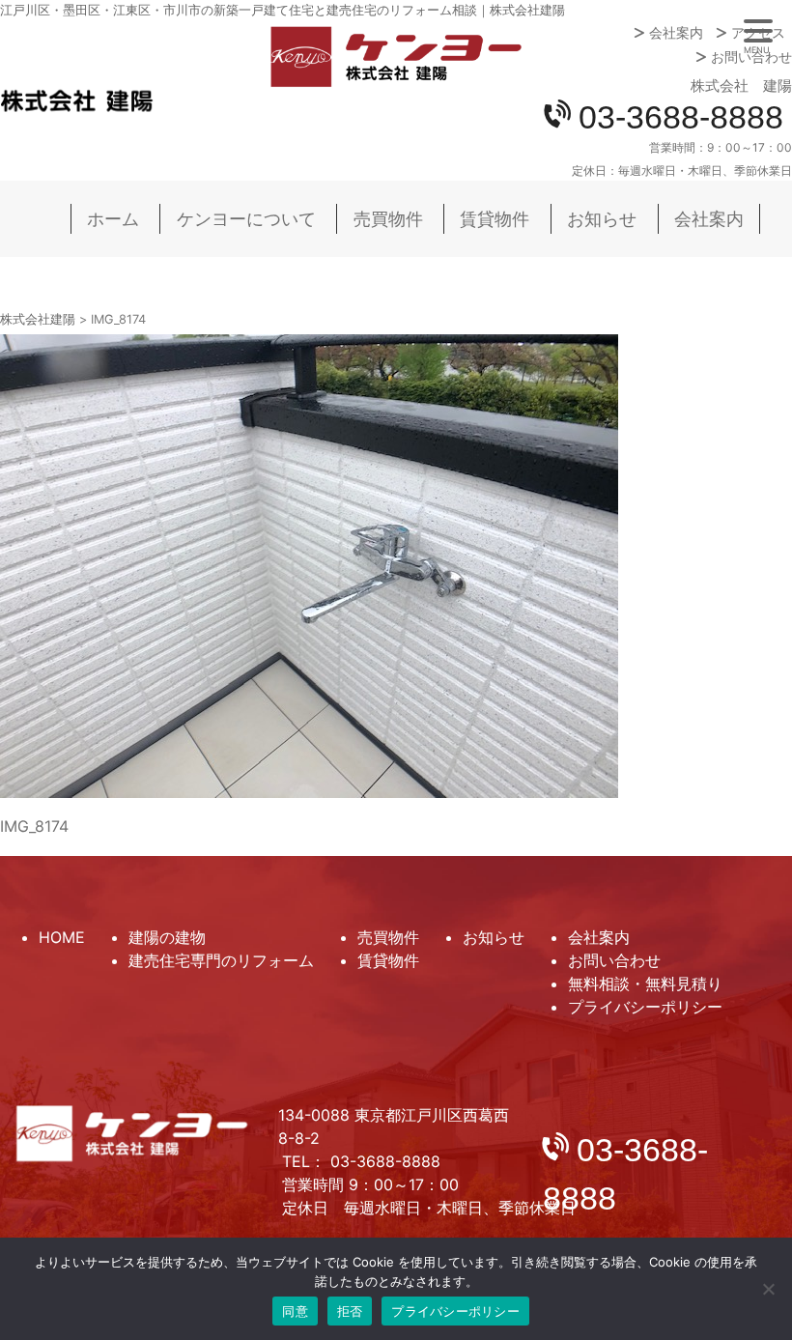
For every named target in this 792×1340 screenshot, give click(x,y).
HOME (62, 937)
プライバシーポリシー (645, 1006)
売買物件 (388, 219)
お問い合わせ (751, 57)
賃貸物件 (494, 219)
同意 (295, 1311)
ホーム (113, 219)
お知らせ (601, 219)
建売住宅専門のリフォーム (221, 960)
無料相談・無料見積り (645, 983)
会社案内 (676, 33)
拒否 (350, 1311)
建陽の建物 (167, 937)
